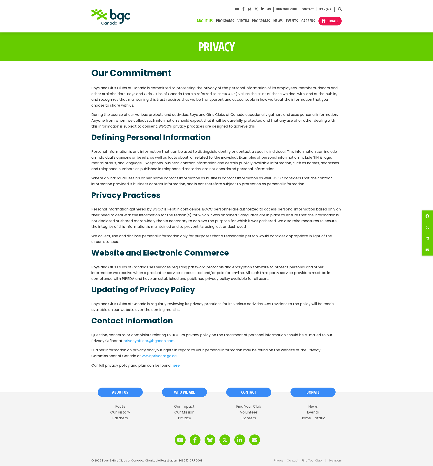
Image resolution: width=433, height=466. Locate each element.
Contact (308, 9)
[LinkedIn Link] (262, 9)
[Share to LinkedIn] (427, 238)
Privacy (184, 418)
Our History (120, 412)
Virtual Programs (253, 20)
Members (335, 460)
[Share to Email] (427, 250)
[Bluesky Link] (249, 9)
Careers (308, 20)
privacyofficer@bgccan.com (149, 340)
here (175, 365)
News (278, 20)
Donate (332, 20)
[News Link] (269, 9)
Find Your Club (286, 9)
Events (292, 20)
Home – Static (312, 418)
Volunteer (249, 412)
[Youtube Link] (237, 9)
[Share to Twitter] (427, 227)
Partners (120, 418)
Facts (120, 406)
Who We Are (184, 392)
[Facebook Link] (243, 9)
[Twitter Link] (256, 9)
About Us (205, 20)
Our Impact (184, 406)
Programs (225, 20)
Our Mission (184, 412)
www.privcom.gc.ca (159, 356)
